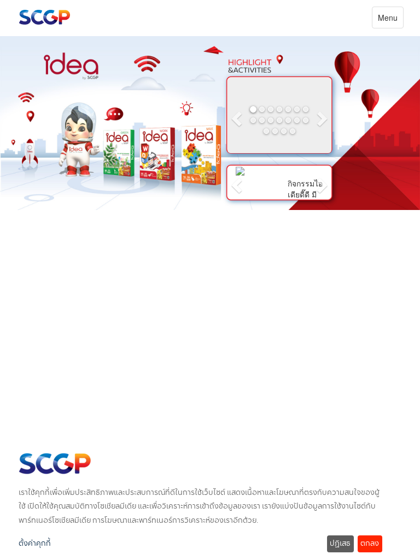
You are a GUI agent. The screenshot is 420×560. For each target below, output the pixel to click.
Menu (390, 19)
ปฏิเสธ (340, 543)
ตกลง (369, 543)
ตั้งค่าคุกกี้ (35, 543)
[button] (235, 115)
